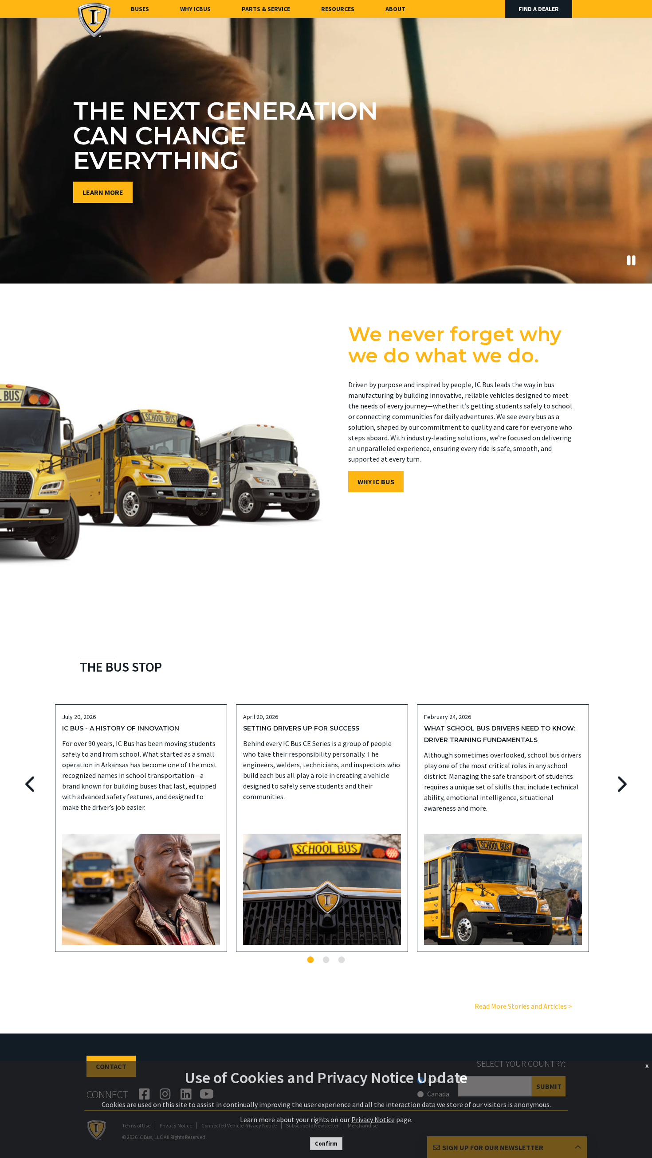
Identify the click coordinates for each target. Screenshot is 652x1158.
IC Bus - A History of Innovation (120, 728)
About (395, 9)
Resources (337, 9)
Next (621, 784)
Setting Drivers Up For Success (301, 728)
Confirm (326, 1143)
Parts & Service (266, 9)
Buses (140, 9)
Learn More (102, 192)
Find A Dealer (538, 9)
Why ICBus (195, 9)
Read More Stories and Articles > (523, 1006)
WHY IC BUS (375, 481)
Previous (31, 784)
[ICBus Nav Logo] (94, 19)
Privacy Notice (373, 1119)
